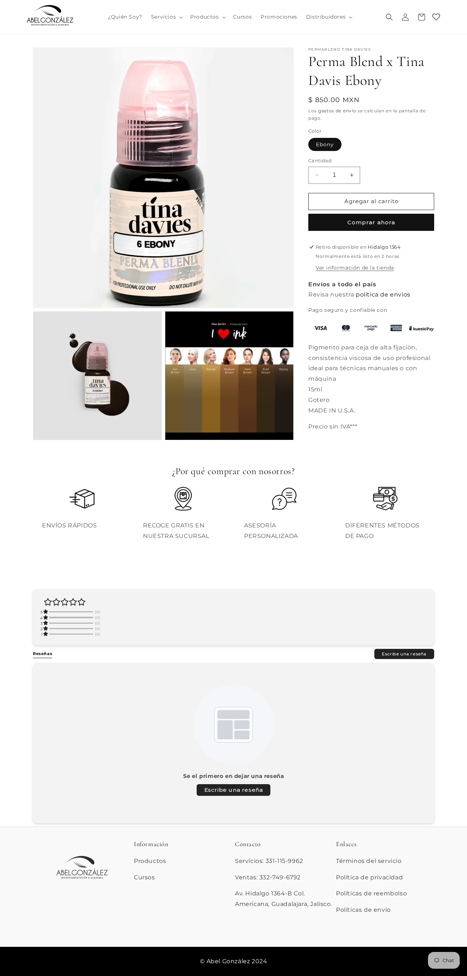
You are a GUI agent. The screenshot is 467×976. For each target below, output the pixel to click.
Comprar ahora (371, 222)
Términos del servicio (369, 860)
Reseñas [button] (42, 653)
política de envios (383, 294)
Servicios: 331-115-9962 (269, 860)
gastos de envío (337, 110)
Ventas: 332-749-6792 (268, 877)
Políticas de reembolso (371, 893)
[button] (166, 16)
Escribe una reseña (404, 653)
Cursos (144, 877)
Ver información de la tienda (355, 267)
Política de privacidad (369, 877)
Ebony (325, 144)
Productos (150, 860)
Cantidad (320, 160)
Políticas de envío (363, 909)
